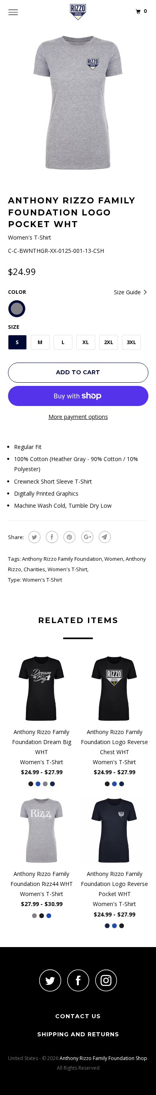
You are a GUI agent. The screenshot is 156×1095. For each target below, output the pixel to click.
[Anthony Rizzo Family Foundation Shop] (78, 12)
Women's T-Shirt (67, 569)
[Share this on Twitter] (33, 537)
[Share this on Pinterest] (69, 537)
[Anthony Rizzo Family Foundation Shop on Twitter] (50, 980)
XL (85, 342)
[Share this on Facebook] (51, 537)
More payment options (78, 416)
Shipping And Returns (78, 1034)
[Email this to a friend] (104, 537)
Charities (34, 569)
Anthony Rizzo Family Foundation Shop (103, 1058)
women (113, 558)
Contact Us (78, 1016)
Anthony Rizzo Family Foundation (62, 558)
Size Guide (128, 292)
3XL (131, 342)
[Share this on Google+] (86, 537)
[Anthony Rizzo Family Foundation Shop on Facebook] (78, 980)
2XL (108, 342)
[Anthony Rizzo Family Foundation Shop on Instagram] (106, 980)
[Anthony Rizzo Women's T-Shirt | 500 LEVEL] (78, 102)
